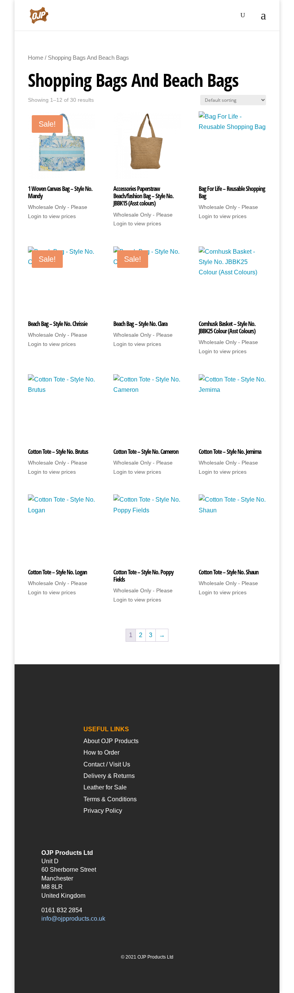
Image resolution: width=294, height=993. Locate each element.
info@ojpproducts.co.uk (73, 918)
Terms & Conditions (110, 799)
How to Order (101, 752)
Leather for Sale (105, 787)
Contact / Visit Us (106, 764)
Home (35, 58)
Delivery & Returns (109, 776)
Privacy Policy (102, 810)
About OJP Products (111, 741)
